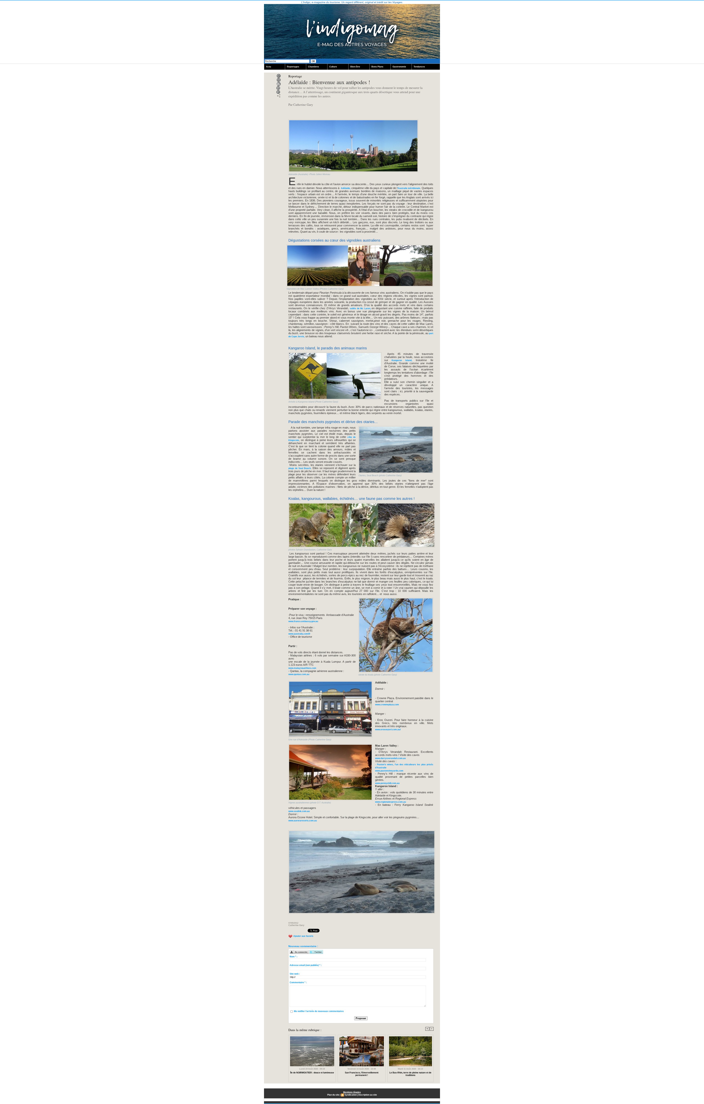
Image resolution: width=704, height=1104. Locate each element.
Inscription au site (367, 1095)
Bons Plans (377, 66)
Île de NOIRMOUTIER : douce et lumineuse (312, 1072)
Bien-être (355, 66)
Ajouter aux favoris (303, 936)
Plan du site (333, 1095)
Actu (268, 66)
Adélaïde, (346, 188)
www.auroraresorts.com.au (302, 820)
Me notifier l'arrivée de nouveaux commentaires (319, 1011)
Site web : (295, 974)
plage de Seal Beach (299, 468)
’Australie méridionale (408, 188)
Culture (333, 66)
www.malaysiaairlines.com (302, 668)
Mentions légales (352, 1092)
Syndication (350, 1095)
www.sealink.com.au (299, 811)
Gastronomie (399, 66)
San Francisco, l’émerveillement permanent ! (361, 1074)
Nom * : (293, 956)
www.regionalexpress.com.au (390, 802)
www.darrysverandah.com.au (390, 758)
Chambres (313, 66)
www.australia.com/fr (299, 634)
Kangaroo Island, (400, 360)
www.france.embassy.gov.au (303, 621)
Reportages (293, 66)
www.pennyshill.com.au (387, 783)
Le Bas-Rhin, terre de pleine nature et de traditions (410, 1074)
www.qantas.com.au (298, 674)
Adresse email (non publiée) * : (306, 965)
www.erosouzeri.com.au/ (388, 729)
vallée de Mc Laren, (361, 308)
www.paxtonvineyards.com (389, 770)
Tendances (419, 66)
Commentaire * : (298, 982)
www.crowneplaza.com (387, 704)
